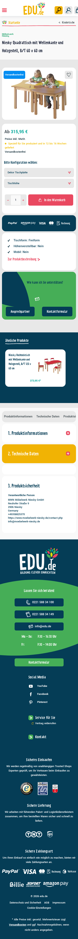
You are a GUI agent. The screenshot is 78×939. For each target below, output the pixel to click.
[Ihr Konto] (68, 10)
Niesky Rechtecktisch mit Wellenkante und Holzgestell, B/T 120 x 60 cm (20, 361)
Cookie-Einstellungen (39, 908)
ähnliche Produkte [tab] (17, 340)
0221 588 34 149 (43, 614)
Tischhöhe (13, 183)
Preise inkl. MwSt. (15, 139)
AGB (46, 902)
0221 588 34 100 (43, 602)
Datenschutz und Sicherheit (25, 902)
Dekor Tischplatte (18, 172)
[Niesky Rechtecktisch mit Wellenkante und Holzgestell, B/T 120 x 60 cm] (49, 365)
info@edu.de (43, 626)
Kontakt (40, 737)
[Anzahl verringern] (8, 200)
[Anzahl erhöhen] (23, 200)
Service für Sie (45, 717)
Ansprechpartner (20, 312)
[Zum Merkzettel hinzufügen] (69, 75)
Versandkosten (17, 925)
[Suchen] (59, 10)
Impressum (58, 902)
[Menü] (4, 10)
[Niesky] (39, 35)
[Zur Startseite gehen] (34, 8)
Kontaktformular (57, 312)
